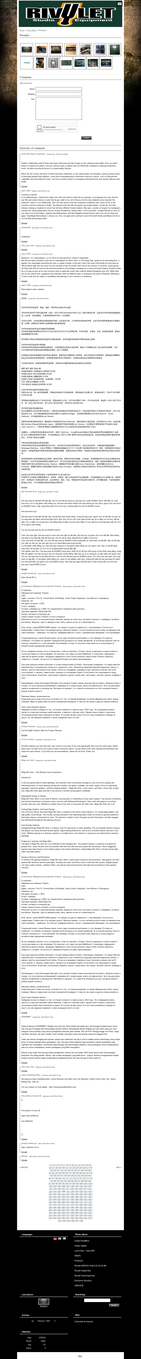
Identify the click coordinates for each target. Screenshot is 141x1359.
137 (67, 1194)
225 (59, 1218)
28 (91, 1168)
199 (76, 1210)
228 (72, 1218)
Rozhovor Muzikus (83, 1281)
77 (88, 1178)
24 (77, 1168)
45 (64, 1173)
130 (81, 1191)
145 (59, 1197)
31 (58, 1170)
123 (50, 1191)
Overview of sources (83, 1321)
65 (89, 1175)
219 (76, 1215)
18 (57, 1168)
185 (59, 1207)
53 (91, 1173)
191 (85, 1207)
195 (59, 1210)
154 (54, 1199)
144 (54, 1197)
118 (72, 1189)
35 (72, 1170)
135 (59, 1194)
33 (65, 1170)
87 (79, 1181)
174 (54, 1205)
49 (77, 1173)
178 (72, 1205)
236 (72, 1221)
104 (54, 1186)
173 (50, 1205)
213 (50, 1215)
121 (85, 1189)
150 (81, 1197)
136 (63, 1194)
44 (60, 1173)
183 (50, 1207)
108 (72, 1186)
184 (54, 1207)
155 (59, 1199)
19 (60, 1168)
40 (89, 1170)
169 (76, 1202)
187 (67, 1207)
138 (72, 1194)
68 (57, 1178)
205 (59, 1213)
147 (67, 1197)
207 (68, 1213)
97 (70, 1183)
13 (83, 1165)
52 (88, 1173)
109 (76, 1186)
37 (79, 1170)
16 (50, 1168)
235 (68, 1221)
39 (86, 1170)
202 (89, 1210)
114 (55, 1189)
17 (53, 1168)
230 (81, 1218)
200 (81, 1210)
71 (67, 1178)
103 (50, 1186)
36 (76, 1170)
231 (85, 1218)
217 (67, 1215)
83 (65, 1181)
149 (76, 1197)
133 (50, 1194)
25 (81, 1168)
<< (33, 1321)
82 (62, 1181)
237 (77, 1221)
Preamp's (78, 1261)
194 (54, 1210)
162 (89, 1199)
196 (63, 1210)
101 (85, 1183)
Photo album (32, 30)
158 (72, 1199)
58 (65, 1175)
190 (81, 1207)
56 (58, 1175)
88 (83, 1181)
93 (57, 1183)
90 (89, 1181)
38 (83, 1170)
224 (54, 1218)
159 (76, 1199)
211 (85, 1213)
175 (59, 1205)
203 (50, 1213)
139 (76, 1194)
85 (72, 1181)
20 (64, 1168)
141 (85, 1194)
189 (76, 1207)
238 (81, 1221)
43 (57, 1173)
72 (70, 1178)
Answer (24, 186)
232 (89, 1218)
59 (69, 1175)
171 (85, 1202)
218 (72, 1215)
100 (81, 1183)
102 (90, 1183)
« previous (24, 1167)
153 (50, 1199)
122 (89, 1189)
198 (72, 1210)
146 (63, 1197)
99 (77, 1183)
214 (54, 1215)
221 (85, 1215)
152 (89, 1197)
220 (81, 1215)
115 (59, 1189)
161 (85, 1199)
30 (55, 1170)
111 (85, 1186)
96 (67, 1183)
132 (89, 1191)
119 (76, 1189)
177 (67, 1205)
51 (84, 1173)
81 (58, 1181)
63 (83, 1175)
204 (54, 1213)
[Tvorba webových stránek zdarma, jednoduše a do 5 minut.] (76, 1356)
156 (63, 1199)
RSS (80, 1356)
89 (86, 1181)
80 (55, 1181)
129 (76, 1191)
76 (84, 1178)
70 (64, 1178)
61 (76, 1175)
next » (118, 1167)
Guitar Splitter (80, 1246)
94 (60, 1183)
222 (89, 1215)
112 (89, 1186)
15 (90, 1165)
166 (63, 1202)
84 (69, 1181)
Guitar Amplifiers (81, 1241)
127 (67, 1191)
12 (79, 1165)
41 (50, 1173)
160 (81, 1199)
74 (77, 1178)
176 (63, 1205)
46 (67, 1173)
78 (91, 1178)
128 (72, 1191)
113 (50, 1189)
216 (63, 1215)
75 (81, 1178)
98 (74, 1183)
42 (53, 1173)
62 (79, 1175)
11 (76, 1165)
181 (85, 1205)
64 (86, 1175)
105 (59, 1186)
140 (81, 1194)
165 (59, 1202)
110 (81, 1186)
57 (62, 1175)
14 (86, 1165)
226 (63, 1218)
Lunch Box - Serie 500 (84, 1251)
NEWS (77, 1256)
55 (55, 1175)
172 (89, 1202)
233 (59, 1221)
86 (76, 1181)
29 (52, 1170)
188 (72, 1207)
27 (88, 1168)
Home (22, 30)
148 (72, 1197)
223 (50, 1218)
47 (70, 1173)
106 (63, 1186)
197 (67, 1210)
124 (54, 1191)
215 (59, 1215)
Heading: (31, 94)
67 (53, 1178)
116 (63, 1189)
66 (50, 1178)
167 (67, 1202)
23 (74, 1168)
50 (81, 1173)
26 (84, 1168)
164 (54, 1202)
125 (59, 1191)
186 (63, 1207)
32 (62, 1170)
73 (74, 1178)
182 (89, 1205)
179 (76, 1205)
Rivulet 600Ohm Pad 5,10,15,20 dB (90, 1266)
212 (89, 1213)
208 (72, 1213)
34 (69, 1170)
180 (81, 1205)
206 (63, 1213)
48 (74, 1173)
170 (81, 1202)
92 (53, 1183)
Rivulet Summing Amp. (84, 1276)
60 (72, 1175)
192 (89, 1207)
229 (76, 1218)
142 (89, 1194)
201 (85, 1210)
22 (70, 1168)
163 (50, 1202)
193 (50, 1210)
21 (67, 1168)
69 (60, 1178)
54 (52, 1175)
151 (85, 1197)
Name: (32, 89)
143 (50, 1197)
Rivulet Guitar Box (82, 1271)
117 (67, 1189)
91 (50, 1183)
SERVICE (79, 1285)
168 (72, 1202)
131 (85, 1191)
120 (80, 1189)
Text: (33, 99)
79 (52, 1181)
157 (67, 1199)
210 (81, 1213)
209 (76, 1213)
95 (63, 1183)
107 (68, 1186)
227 (67, 1218)
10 (73, 1165)
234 (64, 1221)
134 (54, 1194)
